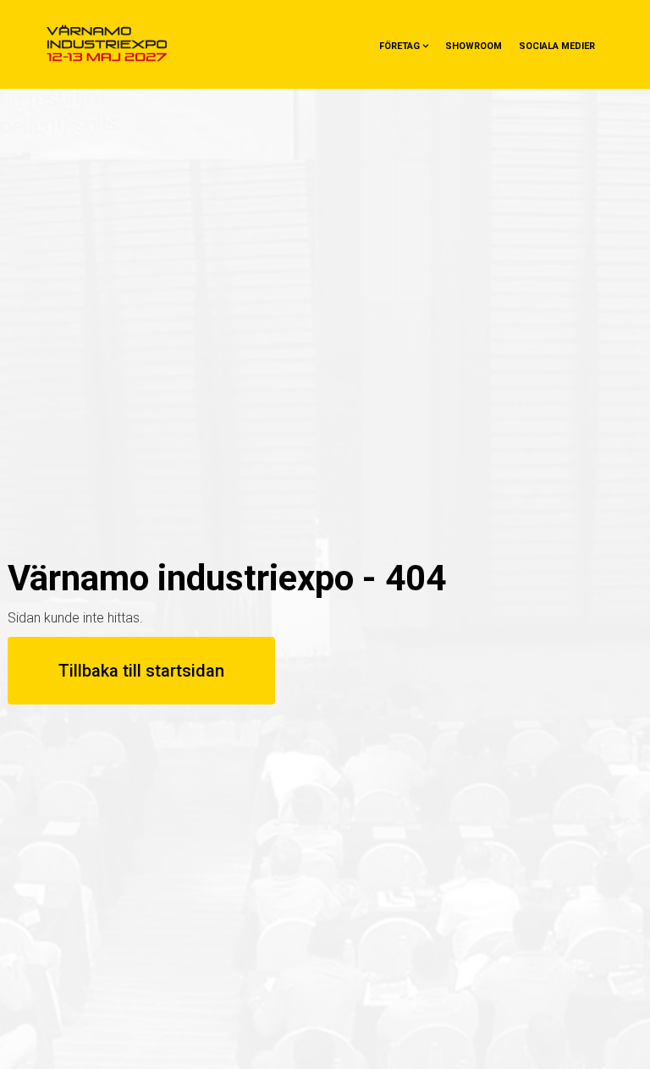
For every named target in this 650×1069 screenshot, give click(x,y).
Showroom (473, 46)
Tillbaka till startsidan (141, 671)
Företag (399, 46)
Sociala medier (557, 46)
